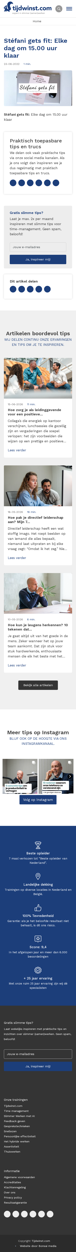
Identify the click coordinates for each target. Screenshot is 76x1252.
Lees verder (17, 450)
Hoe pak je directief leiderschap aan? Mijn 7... (35, 519)
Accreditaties (12, 1182)
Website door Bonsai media (38, 1246)
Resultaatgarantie (15, 1202)
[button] (20, 776)
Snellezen (10, 1131)
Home (37, 21)
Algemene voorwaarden (19, 1177)
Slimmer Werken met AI (19, 1116)
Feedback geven (14, 1121)
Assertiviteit (11, 1146)
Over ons (9, 1192)
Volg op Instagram (38, 800)
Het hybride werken (16, 1141)
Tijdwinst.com (13, 1105)
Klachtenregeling (15, 1187)
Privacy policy (13, 1197)
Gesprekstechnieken (17, 1126)
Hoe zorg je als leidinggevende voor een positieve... (34, 412)
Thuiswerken (12, 1151)
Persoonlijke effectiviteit (20, 1136)
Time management (16, 1110)
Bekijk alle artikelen (38, 685)
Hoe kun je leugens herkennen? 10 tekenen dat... (38, 627)
